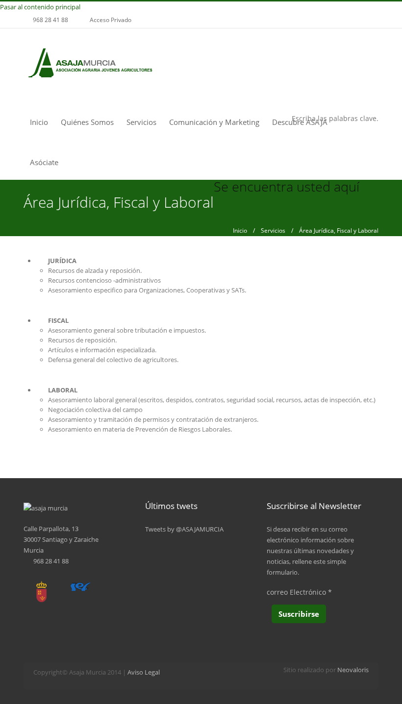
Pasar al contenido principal (40, 6)
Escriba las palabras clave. (335, 118)
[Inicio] (90, 63)
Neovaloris (353, 669)
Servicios (141, 122)
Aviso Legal (143, 672)
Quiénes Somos (87, 122)
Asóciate (44, 162)
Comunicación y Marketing (214, 122)
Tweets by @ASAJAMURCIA (184, 529)
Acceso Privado (110, 20)
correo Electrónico (299, 592)
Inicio (39, 122)
